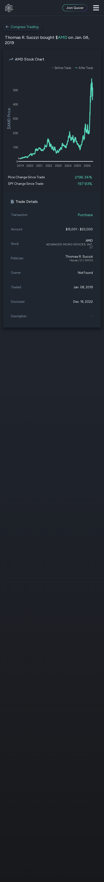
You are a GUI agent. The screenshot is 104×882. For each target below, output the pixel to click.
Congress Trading (24, 27)
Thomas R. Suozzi (79, 257)
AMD (62, 37)
